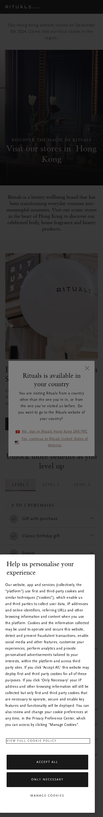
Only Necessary (47, 779)
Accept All (47, 762)
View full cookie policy (32, 741)
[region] (47, 683)
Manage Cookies (47, 795)
